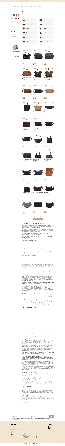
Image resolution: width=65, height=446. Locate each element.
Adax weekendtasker (25, 330)
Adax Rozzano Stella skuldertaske (27, 192)
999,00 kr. (23, 212)
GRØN (18, 16)
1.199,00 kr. (23, 114)
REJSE (26, 6)
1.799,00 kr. (34, 179)
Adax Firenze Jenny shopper (26, 111)
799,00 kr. (45, 130)
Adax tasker (28, 241)
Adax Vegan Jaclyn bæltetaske (48, 111)
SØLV (11, 23)
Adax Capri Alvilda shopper (26, 128)
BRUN (16, 16)
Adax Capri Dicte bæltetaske (48, 128)
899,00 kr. (34, 114)
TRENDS (35, 6)
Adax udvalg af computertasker (46, 276)
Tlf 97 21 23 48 (19, 1)
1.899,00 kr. (46, 179)
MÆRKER (21, 6)
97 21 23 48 (13, 426)
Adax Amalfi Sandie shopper (26, 60)
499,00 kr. (45, 114)
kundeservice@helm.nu (26, 1)
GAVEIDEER (30, 6)
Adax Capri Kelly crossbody (37, 128)
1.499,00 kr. (23, 63)
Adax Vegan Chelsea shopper (37, 77)
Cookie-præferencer (25, 439)
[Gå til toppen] (62, 443)
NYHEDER (39, 6)
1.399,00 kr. (34, 130)
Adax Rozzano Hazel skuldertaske (38, 192)
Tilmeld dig (51, 416)
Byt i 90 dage (35, 1)
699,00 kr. (23, 97)
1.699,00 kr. (34, 195)
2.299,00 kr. (34, 63)
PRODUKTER (16, 6)
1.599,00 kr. (34, 162)
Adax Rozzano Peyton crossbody (26, 159)
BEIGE (11, 16)
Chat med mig (14, 57)
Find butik (13, 1)
